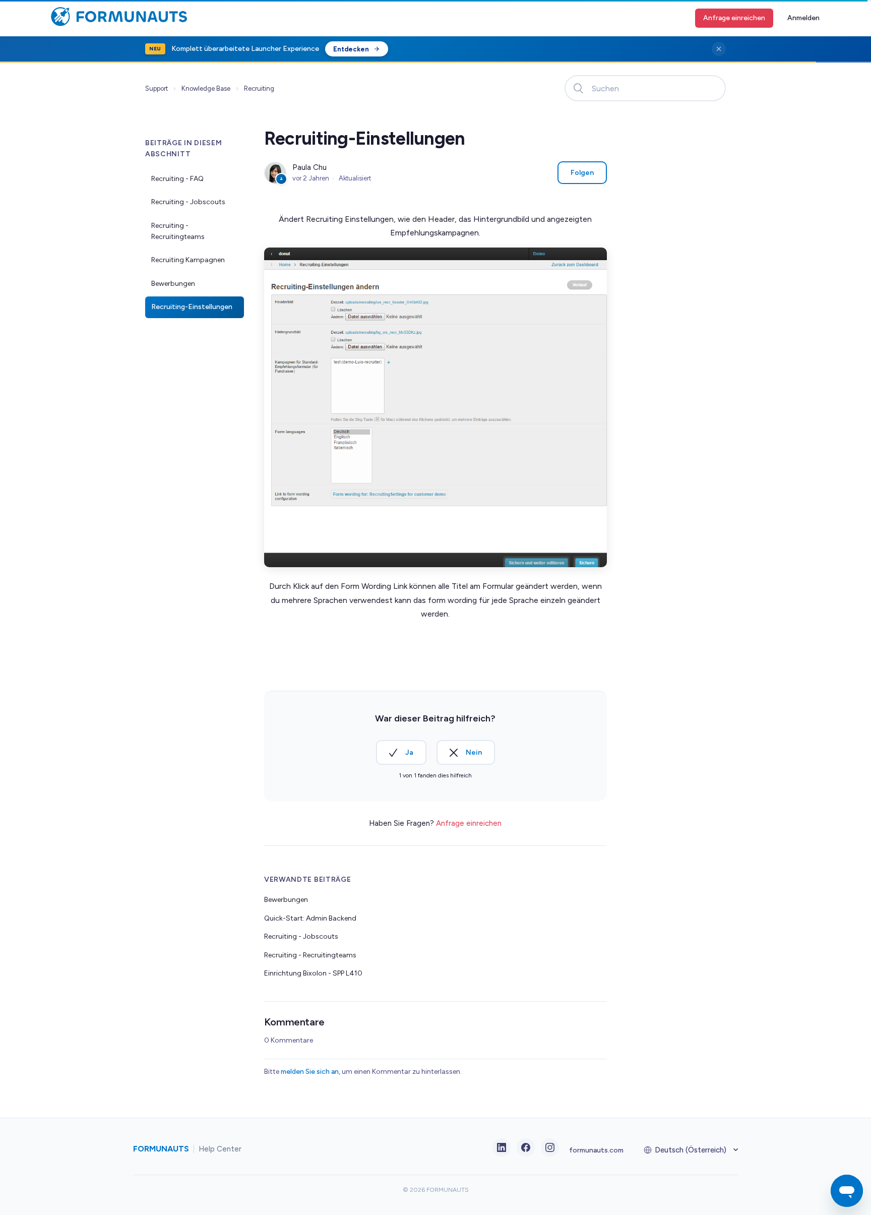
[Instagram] (550, 1147)
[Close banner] (719, 49)
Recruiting (259, 88)
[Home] (116, 24)
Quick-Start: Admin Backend (310, 918)
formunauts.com (596, 1150)
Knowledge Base (205, 88)
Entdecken (351, 49)
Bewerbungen (173, 283)
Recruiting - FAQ (177, 178)
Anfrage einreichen (734, 18)
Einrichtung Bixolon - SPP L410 (313, 973)
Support (156, 88)
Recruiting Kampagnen (188, 260)
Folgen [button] (582, 172)
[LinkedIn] (501, 1147)
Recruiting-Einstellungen (191, 306)
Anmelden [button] (803, 18)
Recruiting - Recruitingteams (178, 231)
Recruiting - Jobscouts (188, 202)
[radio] (401, 752)
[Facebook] (526, 1147)
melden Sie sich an (310, 1071)
